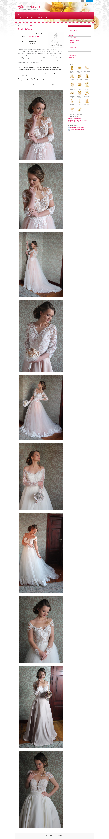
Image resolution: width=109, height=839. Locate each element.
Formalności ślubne (31, 14)
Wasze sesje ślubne (73, 55)
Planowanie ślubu (73, 47)
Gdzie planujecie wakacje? (74, 122)
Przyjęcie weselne (73, 49)
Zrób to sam (26, 17)
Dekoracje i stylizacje (74, 40)
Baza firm (71, 14)
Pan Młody (72, 42)
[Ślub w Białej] (28, 6)
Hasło (68, 1)
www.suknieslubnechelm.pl (35, 36)
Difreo (61, 836)
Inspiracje (40, 17)
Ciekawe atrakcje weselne (74, 118)
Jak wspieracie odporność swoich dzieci (78, 120)
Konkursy (19, 17)
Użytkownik (55, 1)
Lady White (25, 29)
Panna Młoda (72, 45)
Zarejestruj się (90, 1)
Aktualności (71, 28)
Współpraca (33, 17)
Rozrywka (64, 14)
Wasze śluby (86, 14)
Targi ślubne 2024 (21, 14)
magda (36, 26)
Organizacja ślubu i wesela (44, 14)
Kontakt (47, 836)
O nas (46, 17)
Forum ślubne (78, 14)
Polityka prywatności (55, 836)
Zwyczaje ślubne (56, 14)
